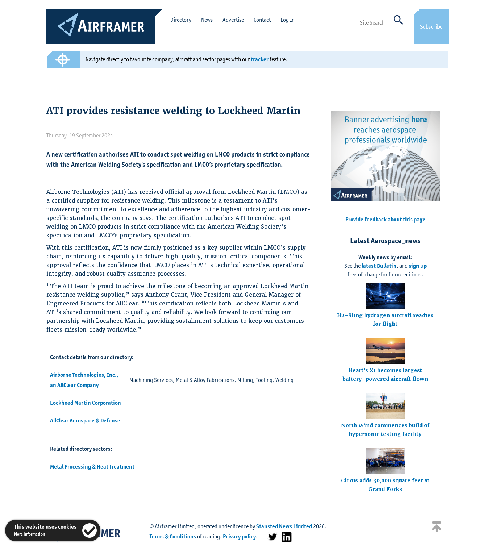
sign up (418, 265)
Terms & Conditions (173, 536)
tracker (260, 59)
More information (29, 534)
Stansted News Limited (284, 526)
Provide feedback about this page (385, 219)
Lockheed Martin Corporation (85, 402)
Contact (262, 19)
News (207, 19)
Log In (287, 19)
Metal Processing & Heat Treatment (92, 466)
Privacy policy (239, 536)
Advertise (233, 19)
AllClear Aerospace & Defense (85, 420)
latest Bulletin (379, 265)
